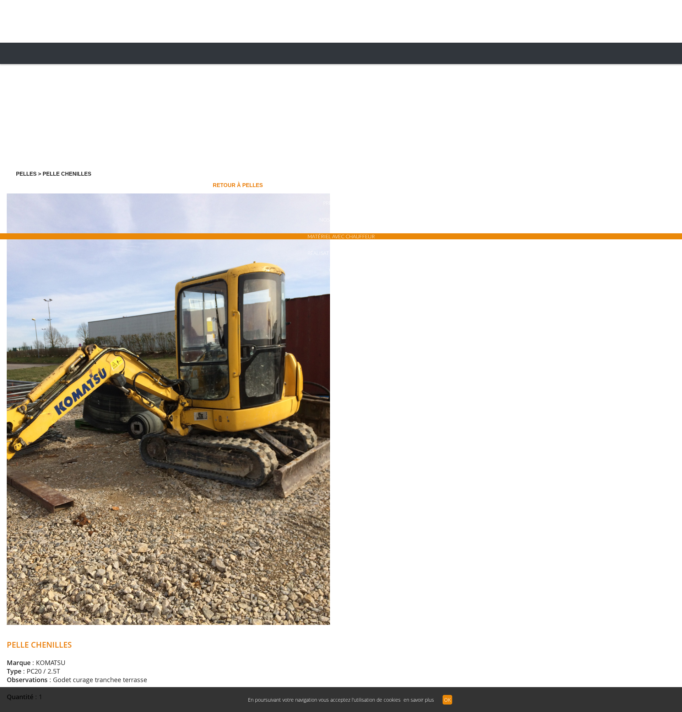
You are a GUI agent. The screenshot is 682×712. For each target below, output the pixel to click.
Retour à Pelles (238, 185)
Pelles (26, 174)
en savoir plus (419, 699)
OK (447, 699)
